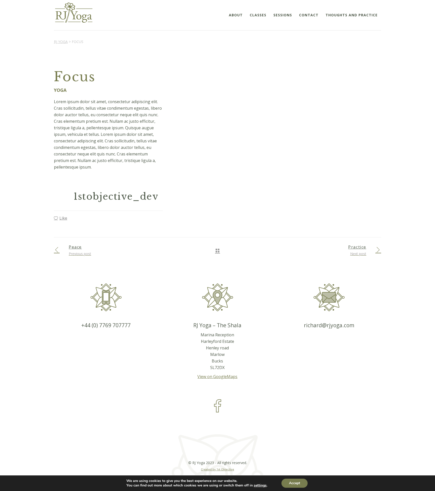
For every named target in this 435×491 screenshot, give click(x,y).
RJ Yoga (61, 41)
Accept (294, 483)
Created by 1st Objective (217, 469)
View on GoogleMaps (217, 376)
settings (260, 485)
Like (63, 218)
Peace (75, 247)
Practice (357, 247)
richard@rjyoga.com (329, 325)
